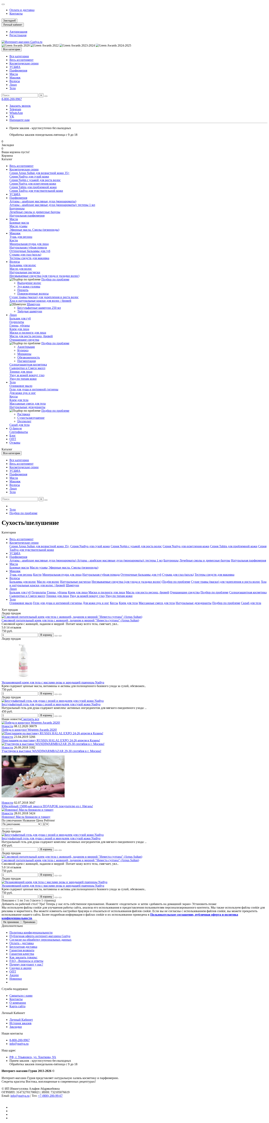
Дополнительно (12, 925)
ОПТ (12, 439)
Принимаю (29, 922)
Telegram (15, 109)
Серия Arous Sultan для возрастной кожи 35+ (39, 173)
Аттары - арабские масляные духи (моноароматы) (42, 201)
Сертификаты (18, 432)
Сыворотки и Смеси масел (27, 368)
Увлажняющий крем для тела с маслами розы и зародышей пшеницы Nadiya (53, 682)
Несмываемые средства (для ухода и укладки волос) (44, 275)
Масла (13, 74)
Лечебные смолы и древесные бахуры (34, 212)
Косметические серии (24, 63)
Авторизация (18, 31)
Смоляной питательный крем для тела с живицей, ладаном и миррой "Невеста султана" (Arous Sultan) (70, 620)
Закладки (15, 1026)
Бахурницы (17, 208)
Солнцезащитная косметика (28, 364)
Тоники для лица (20, 371)
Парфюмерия (18, 70)
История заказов (20, 1023)
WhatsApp (16, 113)
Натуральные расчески (24, 272)
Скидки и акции (20, 968)
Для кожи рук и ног (22, 393)
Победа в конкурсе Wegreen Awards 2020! (29, 729)
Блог (12, 435)
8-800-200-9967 (12, 99)
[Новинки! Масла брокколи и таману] (28, 809)
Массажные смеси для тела (27, 403)
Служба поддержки (15, 989)
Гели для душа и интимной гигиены (33, 389)
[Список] (7, 828)
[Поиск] (45, 96)
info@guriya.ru (19, 1043)
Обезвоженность (28, 357)
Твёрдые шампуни (29, 311)
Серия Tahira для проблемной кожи (33, 187)
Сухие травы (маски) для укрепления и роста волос (44, 297)
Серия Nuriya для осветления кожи (32, 183)
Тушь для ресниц (20, 236)
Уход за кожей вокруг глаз (26, 375)
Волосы (14, 81)
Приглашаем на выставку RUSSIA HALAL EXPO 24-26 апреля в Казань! (51, 740)
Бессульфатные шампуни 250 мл (39, 307)
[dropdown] (3, 4)
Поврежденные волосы (33, 293)
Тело (12, 88)
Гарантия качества (21, 953)
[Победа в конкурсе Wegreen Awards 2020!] (31, 722)
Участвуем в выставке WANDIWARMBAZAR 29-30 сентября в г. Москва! (51, 751)
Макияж (14, 77)
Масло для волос (20, 268)
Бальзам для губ (20, 318)
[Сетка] (3, 828)
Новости (7, 726)
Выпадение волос (29, 283)
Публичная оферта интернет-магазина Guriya (39, 936)
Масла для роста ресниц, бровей (31, 336)
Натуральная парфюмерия (27, 215)
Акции (14, 975)
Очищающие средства (24, 339)
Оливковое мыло (20, 385)
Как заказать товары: (23, 957)
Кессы (13, 396)
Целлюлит (24, 421)
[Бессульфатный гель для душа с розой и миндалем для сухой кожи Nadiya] (53, 834)
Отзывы (14, 442)
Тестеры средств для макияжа (29, 258)
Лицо (13, 84)
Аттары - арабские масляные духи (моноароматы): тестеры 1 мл (52, 205)
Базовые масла (19, 222)
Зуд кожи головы (28, 286)
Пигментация (26, 361)
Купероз (22, 350)
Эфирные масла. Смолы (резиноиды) (34, 229)
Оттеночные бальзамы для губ (29, 251)
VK (11, 116)
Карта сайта (17, 1006)
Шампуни (33, 304)
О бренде (15, 428)
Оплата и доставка (21, 10)
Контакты (16, 13)
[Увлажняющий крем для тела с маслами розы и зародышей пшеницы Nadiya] (54, 882)
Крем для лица (19, 329)
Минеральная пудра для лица (29, 244)
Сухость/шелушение (31, 417)
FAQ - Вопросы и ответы (26, 961)
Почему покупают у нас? (26, 964)
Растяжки (23, 414)
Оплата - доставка (21, 943)
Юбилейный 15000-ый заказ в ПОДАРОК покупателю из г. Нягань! (47, 806)
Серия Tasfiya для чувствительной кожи (36, 190)
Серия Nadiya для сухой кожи (29, 176)
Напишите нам (19, 120)
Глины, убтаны (19, 325)
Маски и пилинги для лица (27, 332)
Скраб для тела (19, 424)
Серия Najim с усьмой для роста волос (35, 180)
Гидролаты (16, 322)
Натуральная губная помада (28, 247)
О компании (17, 1002)
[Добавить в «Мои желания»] (60, 635)
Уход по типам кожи (23, 378)
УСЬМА (14, 67)
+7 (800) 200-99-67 (50, 1095)
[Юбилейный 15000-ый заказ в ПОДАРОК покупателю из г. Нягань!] (33, 799)
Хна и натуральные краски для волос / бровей (40, 300)
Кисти (13, 240)
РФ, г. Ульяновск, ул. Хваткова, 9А (32, 1057)
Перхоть (22, 290)
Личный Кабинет (13, 1013)
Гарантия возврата (21, 950)
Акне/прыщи (26, 346)
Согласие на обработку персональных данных (40, 939)
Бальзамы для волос (22, 265)
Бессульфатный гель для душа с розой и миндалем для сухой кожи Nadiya (51, 704)
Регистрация (17, 35)
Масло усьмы (18, 226)
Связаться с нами (20, 995)
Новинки (15, 978)
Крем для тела (18, 400)
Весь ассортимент (21, 59)
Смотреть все (30, 719)
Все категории (19, 56)
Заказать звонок (20, 105)
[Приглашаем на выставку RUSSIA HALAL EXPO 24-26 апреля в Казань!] (52, 733)
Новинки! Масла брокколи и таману (26, 817)
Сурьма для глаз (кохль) (25, 254)
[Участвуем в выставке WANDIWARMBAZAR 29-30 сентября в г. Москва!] (53, 744)
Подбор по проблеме (55, 279)
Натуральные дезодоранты (27, 407)
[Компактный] (11, 828)
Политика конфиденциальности (31, 932)
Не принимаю (11, 922)
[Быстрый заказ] (56, 635)
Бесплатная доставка (23, 946)
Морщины (24, 354)
